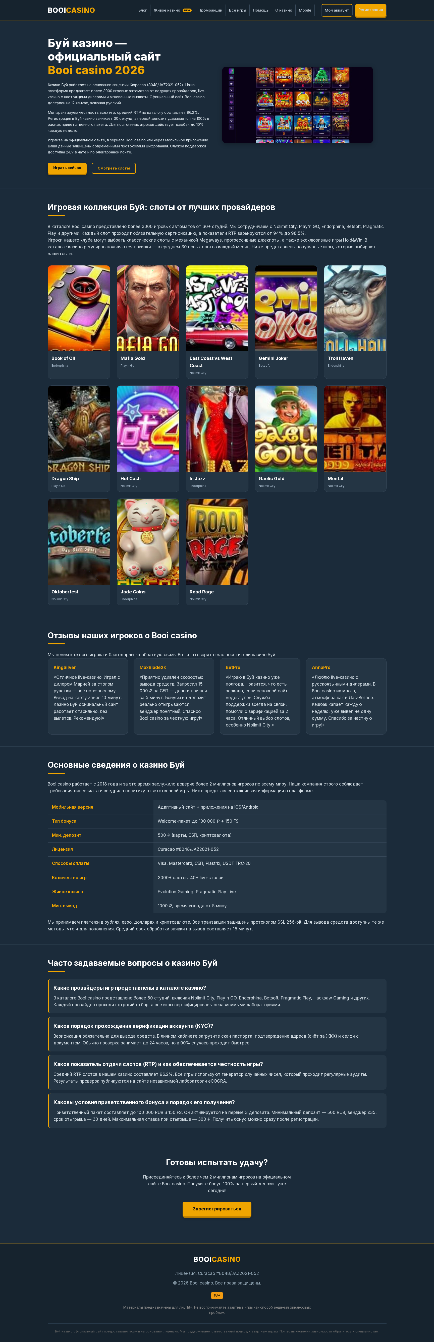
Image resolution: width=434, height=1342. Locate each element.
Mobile (305, 10)
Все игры (237, 10)
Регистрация (370, 9)
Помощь (260, 10)
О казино (283, 10)
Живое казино (172, 10)
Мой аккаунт (337, 10)
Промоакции (210, 10)
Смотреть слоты (114, 168)
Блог (142, 10)
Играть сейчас (67, 167)
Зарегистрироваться (217, 1208)
